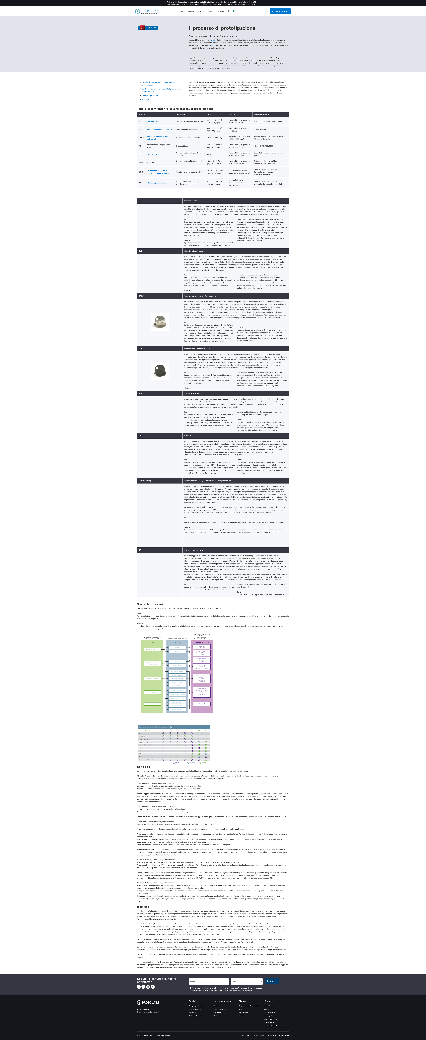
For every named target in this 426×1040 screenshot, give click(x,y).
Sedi (215, 1016)
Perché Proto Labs (220, 1009)
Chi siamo (217, 1006)
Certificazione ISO (270, 1012)
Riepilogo (145, 99)
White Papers (243, 1012)
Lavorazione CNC (195, 1009)
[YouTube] (148, 987)
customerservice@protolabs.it (148, 1012)
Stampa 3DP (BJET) (155, 154)
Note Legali (268, 1016)
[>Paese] (236, 11)
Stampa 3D (192, 1012)
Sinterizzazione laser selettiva (159, 130)
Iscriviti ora (271, 981)
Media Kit (267, 1006)
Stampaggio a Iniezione (196, 1006)
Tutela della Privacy (270, 1019)
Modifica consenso (163, 1035)
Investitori (217, 1012)
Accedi (264, 11)
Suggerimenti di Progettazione (249, 1006)
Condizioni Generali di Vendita (274, 1026)
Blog (240, 1009)
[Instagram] (153, 987)
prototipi (213, 40)
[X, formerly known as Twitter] (144, 987)
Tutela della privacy (246, 990)
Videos (266, 1009)
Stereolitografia (153, 121)
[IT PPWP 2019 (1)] (147, 28)
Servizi (192, 1001)
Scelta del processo (150, 95)
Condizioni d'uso (269, 1022)
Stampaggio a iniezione (157, 183)
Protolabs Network (195, 1016)
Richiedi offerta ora (280, 11)
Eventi (241, 1016)
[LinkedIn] (139, 987)
